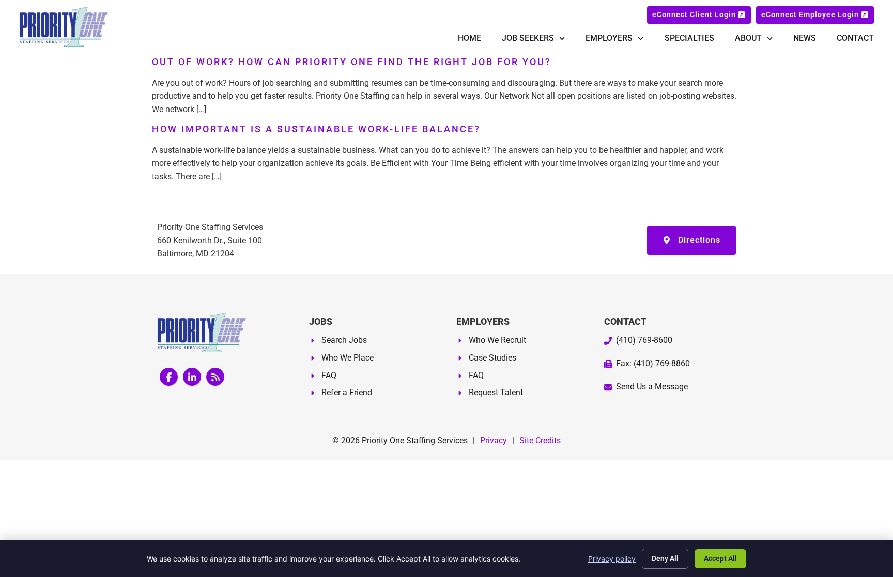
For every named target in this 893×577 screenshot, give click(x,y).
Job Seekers (528, 38)
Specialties (689, 38)
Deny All (665, 558)
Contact (855, 38)
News (804, 38)
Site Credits (540, 440)
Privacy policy (612, 558)
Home (469, 38)
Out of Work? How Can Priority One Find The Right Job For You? (351, 62)
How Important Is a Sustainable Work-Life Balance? (316, 129)
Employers (609, 38)
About (748, 38)
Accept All (720, 558)
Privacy (493, 440)
